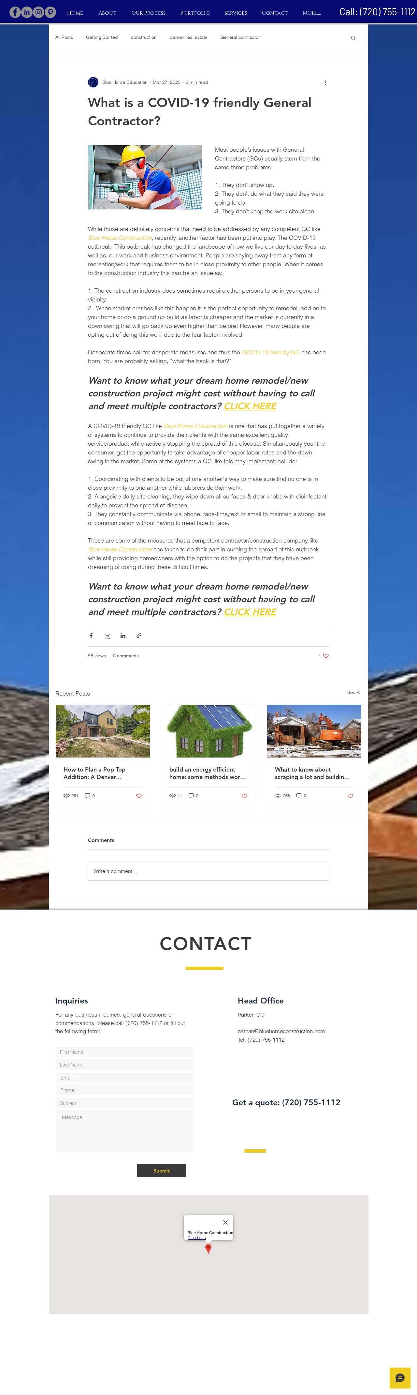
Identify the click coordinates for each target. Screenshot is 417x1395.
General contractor (240, 37)
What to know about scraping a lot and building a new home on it (313, 773)
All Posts (64, 37)
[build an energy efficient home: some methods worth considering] (209, 731)
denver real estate (189, 37)
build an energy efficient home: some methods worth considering (207, 773)
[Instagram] (38, 12)
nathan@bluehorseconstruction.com (281, 1031)
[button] (353, 37)
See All (354, 692)
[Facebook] (15, 12)
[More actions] (325, 82)
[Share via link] (139, 636)
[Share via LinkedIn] (123, 636)
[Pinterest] (50, 12)
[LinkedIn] (27, 12)
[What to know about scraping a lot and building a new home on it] (314, 731)
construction (144, 37)
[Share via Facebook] (91, 636)
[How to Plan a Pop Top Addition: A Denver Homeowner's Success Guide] (103, 731)
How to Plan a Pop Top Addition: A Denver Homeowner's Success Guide (102, 773)
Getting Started (102, 37)
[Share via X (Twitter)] (107, 636)
